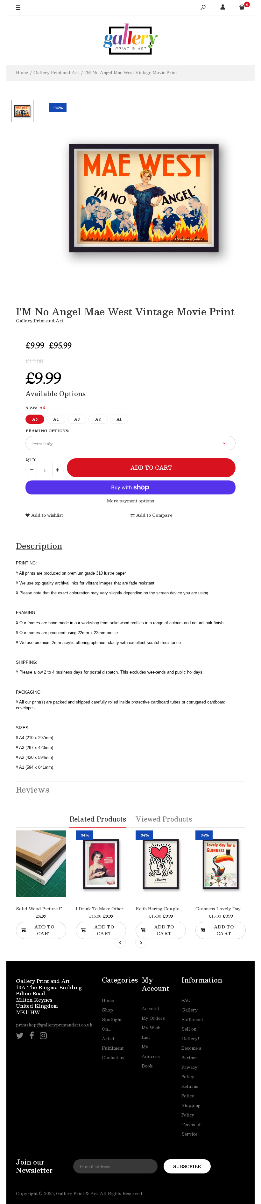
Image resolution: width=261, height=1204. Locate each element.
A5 (35, 419)
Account (150, 1008)
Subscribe (187, 1166)
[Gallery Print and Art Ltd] (130, 40)
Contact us (113, 1057)
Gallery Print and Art (39, 320)
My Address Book (151, 1056)
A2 (98, 419)
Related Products (97, 819)
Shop (107, 1009)
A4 (56, 419)
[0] (242, 8)
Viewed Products (164, 819)
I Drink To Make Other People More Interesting (125, 908)
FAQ (186, 1000)
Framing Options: (47, 431)
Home (108, 1000)
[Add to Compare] (47, 875)
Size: (35, 408)
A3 (77, 419)
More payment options (130, 501)
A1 (119, 419)
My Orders (153, 1018)
